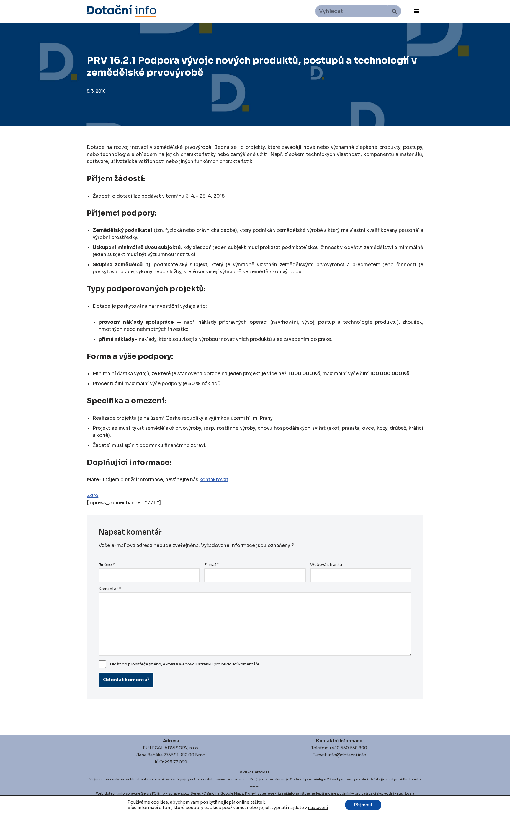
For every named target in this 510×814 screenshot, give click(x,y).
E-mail (211, 564)
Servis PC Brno (153, 793)
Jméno (107, 564)
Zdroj (93, 495)
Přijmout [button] (363, 805)
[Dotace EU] (121, 11)
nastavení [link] (318, 807)
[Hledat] (394, 11)
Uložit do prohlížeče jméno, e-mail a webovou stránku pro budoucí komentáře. (185, 664)
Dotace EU (261, 772)
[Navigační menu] (416, 11)
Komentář (110, 589)
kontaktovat (214, 479)
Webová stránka (326, 564)
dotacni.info (114, 793)
